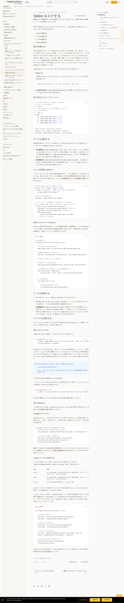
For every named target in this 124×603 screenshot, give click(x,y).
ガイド (35, 12)
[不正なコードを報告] (84, 84)
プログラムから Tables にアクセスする (109, 39)
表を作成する (101, 15)
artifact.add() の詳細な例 (53, 448)
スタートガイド (18, 6)
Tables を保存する (41, 42)
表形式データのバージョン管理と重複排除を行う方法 (53, 450)
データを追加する (103, 22)
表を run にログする (104, 36)
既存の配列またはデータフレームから (110, 18)
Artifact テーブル (102, 46)
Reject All (95, 600)
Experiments (42, 12)
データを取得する (103, 30)
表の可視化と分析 (42, 409)
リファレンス (29, 6)
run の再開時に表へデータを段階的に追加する (74, 178)
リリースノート (40, 6)
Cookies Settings (83, 600)
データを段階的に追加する (106, 25)
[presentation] (62, 84)
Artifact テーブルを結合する (106, 48)
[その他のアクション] (87, 15)
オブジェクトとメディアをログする (56, 12)
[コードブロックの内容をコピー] (87, 84)
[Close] (121, 600)
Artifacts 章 (65, 398)
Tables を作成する (41, 33)
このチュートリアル (39, 549)
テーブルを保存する (103, 33)
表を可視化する (103, 43)
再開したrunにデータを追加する (109, 28)
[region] (62, 600)
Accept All (107, 600)
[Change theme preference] (119, 2)
